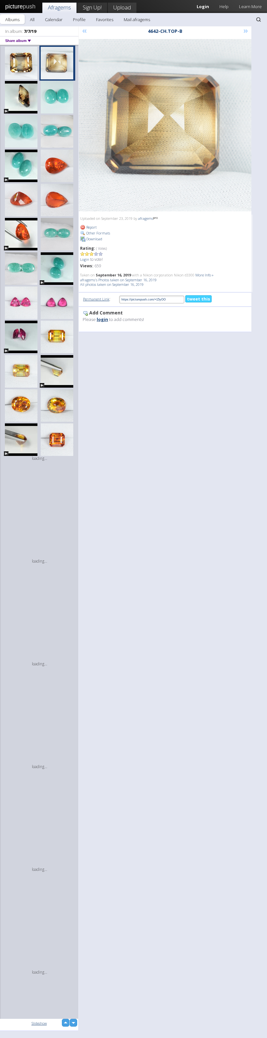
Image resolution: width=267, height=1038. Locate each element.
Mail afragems (137, 19)
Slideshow (39, 1023)
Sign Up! (92, 7)
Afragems (59, 7)
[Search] (258, 19)
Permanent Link (96, 299)
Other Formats (97, 233)
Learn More (250, 6)
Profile (79, 19)
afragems (145, 218)
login (102, 319)
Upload (122, 7)
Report (91, 227)
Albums (12, 19)
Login (84, 259)
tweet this (198, 299)
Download (93, 238)
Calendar (54, 19)
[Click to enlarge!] (165, 125)
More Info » (204, 275)
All (32, 19)
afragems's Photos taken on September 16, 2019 (118, 279)
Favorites (104, 19)
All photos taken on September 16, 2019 (112, 284)
